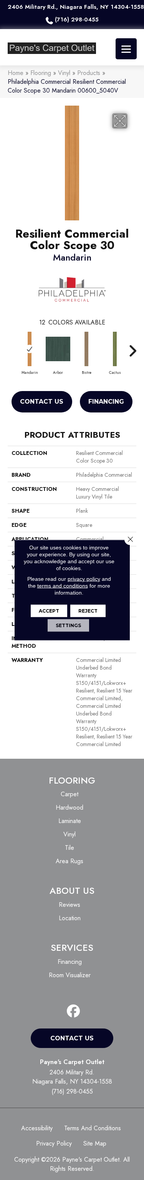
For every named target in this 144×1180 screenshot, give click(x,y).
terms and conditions (62, 586)
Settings (68, 625)
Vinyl (64, 72)
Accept (49, 611)
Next (132, 347)
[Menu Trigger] (126, 48)
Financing (106, 401)
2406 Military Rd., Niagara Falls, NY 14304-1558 (76, 7)
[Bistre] (86, 349)
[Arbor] (58, 349)
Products (88, 72)
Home (15, 72)
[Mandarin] (29, 349)
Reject (88, 611)
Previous (11, 347)
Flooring (40, 72)
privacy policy (84, 579)
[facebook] (73, 1011)
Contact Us (41, 401)
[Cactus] (115, 349)
